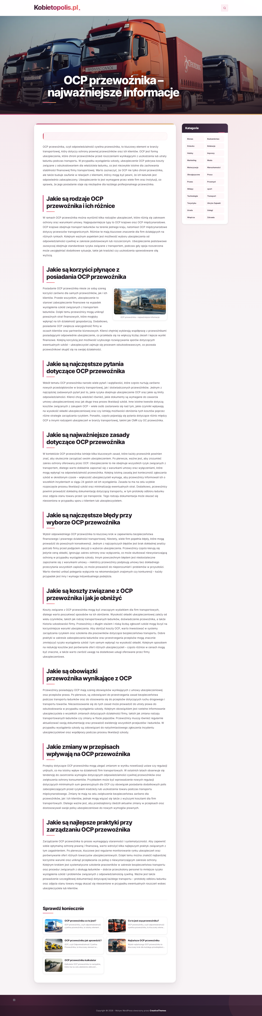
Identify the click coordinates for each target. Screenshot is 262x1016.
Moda (209, 160)
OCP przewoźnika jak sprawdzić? (83, 940)
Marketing (191, 160)
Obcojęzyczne (193, 174)
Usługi (210, 210)
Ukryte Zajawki (214, 203)
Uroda (190, 210)
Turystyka (191, 203)
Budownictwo (213, 139)
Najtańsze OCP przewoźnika (144, 940)
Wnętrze (191, 217)
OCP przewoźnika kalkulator (80, 960)
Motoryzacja (192, 167)
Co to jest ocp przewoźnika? (143, 920)
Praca (209, 174)
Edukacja (211, 146)
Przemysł (211, 182)
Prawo (190, 182)
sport (209, 189)
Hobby (190, 153)
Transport (211, 196)
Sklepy (190, 189)
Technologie (192, 196)
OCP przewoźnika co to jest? (80, 920)
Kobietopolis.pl (56, 7)
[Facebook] (14, 1000)
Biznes (190, 139)
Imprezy (211, 153)
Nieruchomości (213, 167)
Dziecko (190, 146)
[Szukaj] (224, 8)
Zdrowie (211, 217)
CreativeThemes (158, 1010)
